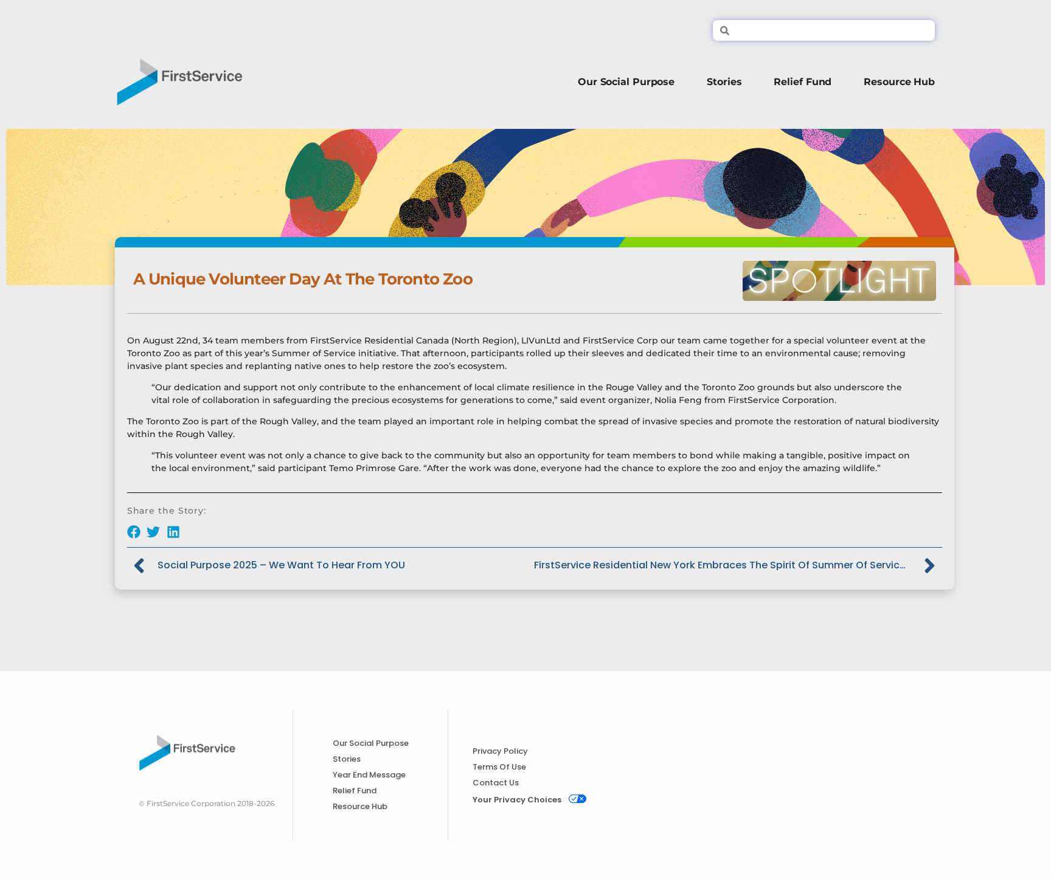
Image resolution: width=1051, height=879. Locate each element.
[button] (134, 532)
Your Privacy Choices (517, 799)
